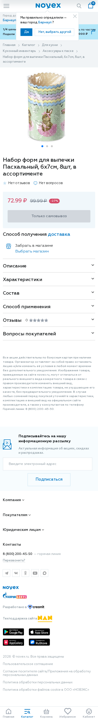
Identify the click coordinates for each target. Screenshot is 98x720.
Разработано (15, 607)
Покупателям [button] (15, 515)
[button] (42, 146)
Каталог (28, 45)
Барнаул (45, 22)
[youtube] (35, 573)
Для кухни (50, 45)
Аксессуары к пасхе (58, 51)
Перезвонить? (14, 560)
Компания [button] (12, 500)
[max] (44, 573)
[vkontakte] (16, 573)
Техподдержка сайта (20, 618)
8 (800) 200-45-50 (17, 554)
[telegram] (6, 573)
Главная (9, 45)
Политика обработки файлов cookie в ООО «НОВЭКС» (46, 689)
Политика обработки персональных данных (38, 682)
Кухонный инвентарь (19, 51)
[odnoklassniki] (25, 573)
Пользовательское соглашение (28, 664)
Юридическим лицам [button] (22, 530)
